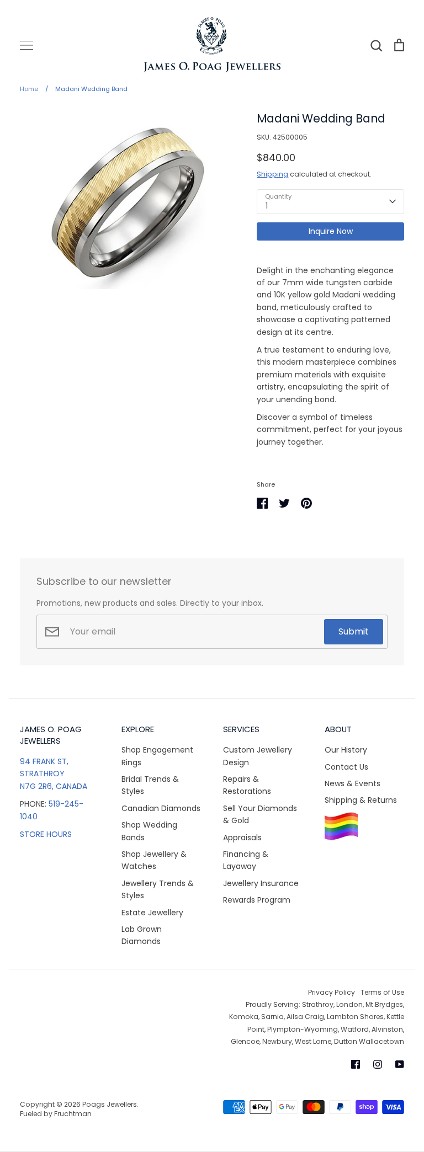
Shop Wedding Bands (149, 830)
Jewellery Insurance (261, 883)
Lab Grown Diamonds (141, 935)
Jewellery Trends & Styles (157, 889)
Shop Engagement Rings (157, 755)
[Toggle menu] (26, 45)
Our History (346, 749)
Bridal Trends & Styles (150, 785)
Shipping (272, 174)
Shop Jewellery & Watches (154, 860)
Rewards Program (256, 899)
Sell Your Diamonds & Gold (260, 814)
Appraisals (242, 837)
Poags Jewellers (109, 1104)
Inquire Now (331, 231)
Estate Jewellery (152, 912)
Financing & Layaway (245, 860)
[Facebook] (355, 1064)
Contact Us (346, 766)
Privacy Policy (331, 992)
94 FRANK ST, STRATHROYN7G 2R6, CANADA (53, 774)
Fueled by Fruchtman (56, 1113)
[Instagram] (378, 1064)
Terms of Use (382, 992)
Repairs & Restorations (247, 785)
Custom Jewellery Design (257, 755)
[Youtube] (400, 1064)
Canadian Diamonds (160, 808)
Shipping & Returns (361, 800)
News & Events (352, 783)
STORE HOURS (46, 834)
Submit (353, 631)
